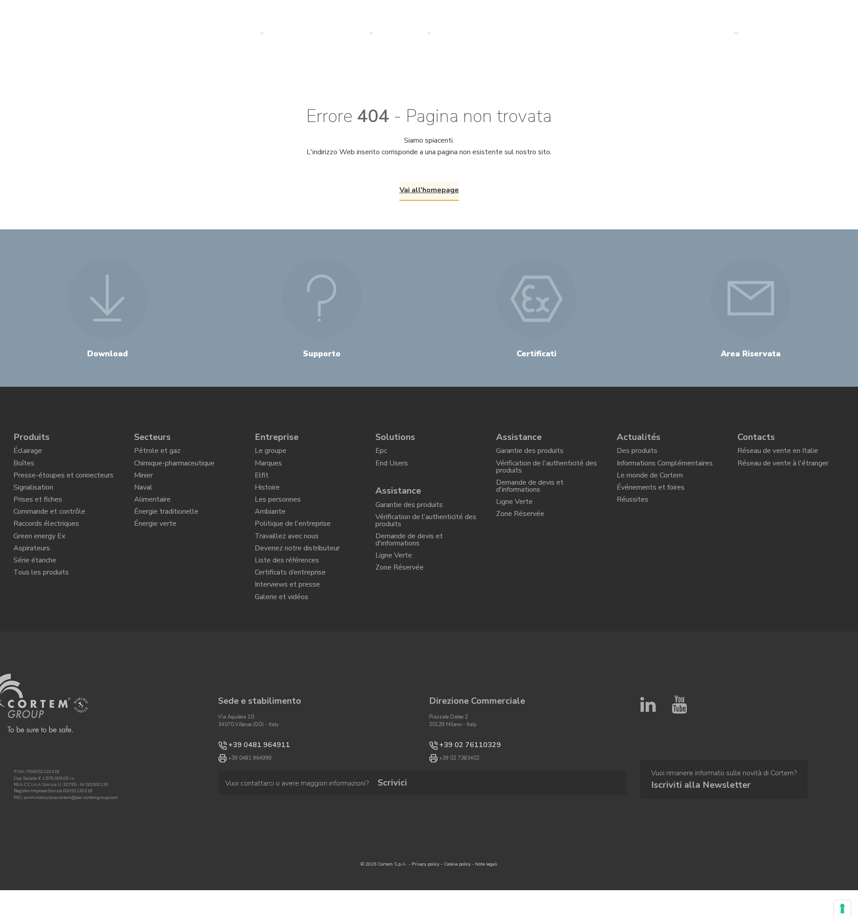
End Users (391, 468)
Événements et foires (651, 499)
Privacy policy (425, 907)
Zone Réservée (399, 592)
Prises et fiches (37, 515)
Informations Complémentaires (665, 468)
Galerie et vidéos (281, 637)
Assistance (398, 497)
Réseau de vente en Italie (777, 453)
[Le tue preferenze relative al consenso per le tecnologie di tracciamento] (842, 908)
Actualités (638, 437)
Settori (354, 34)
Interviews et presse (287, 622)
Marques (268, 468)
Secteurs (152, 437)
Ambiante (270, 530)
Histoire (267, 499)
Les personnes (278, 515)
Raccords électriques (46, 545)
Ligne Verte (393, 577)
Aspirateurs (31, 576)
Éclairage (27, 453)
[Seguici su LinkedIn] (648, 789)
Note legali (486, 907)
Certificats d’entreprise (290, 607)
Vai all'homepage (429, 190)
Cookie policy (457, 907)
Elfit (262, 484)
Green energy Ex (39, 561)
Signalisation (33, 499)
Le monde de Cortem (650, 484)
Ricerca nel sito (716, 10)
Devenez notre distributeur (297, 576)
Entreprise (277, 437)
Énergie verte (155, 545)
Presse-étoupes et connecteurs (63, 484)
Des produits (637, 453)
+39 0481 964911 (250, 787)
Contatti (717, 34)
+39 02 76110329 (461, 787)
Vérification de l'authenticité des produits (425, 533)
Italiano (802, 10)
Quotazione (781, 34)
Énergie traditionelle (166, 530)
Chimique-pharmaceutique (174, 468)
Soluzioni (302, 34)
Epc (381, 453)
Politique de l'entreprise (293, 545)
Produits (31, 437)
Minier (143, 484)
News (463, 34)
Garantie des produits (409, 513)
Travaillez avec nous (287, 561)
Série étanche (34, 591)
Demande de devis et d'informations (409, 557)
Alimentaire (152, 515)
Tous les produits (41, 607)
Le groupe (270, 453)
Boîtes (23, 468)
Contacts (756, 437)
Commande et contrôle (49, 530)
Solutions (395, 437)
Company (410, 34)
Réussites (632, 515)
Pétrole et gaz (157, 453)
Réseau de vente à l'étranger (783, 468)
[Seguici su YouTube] (679, 789)
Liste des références (287, 591)
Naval (143, 499)
